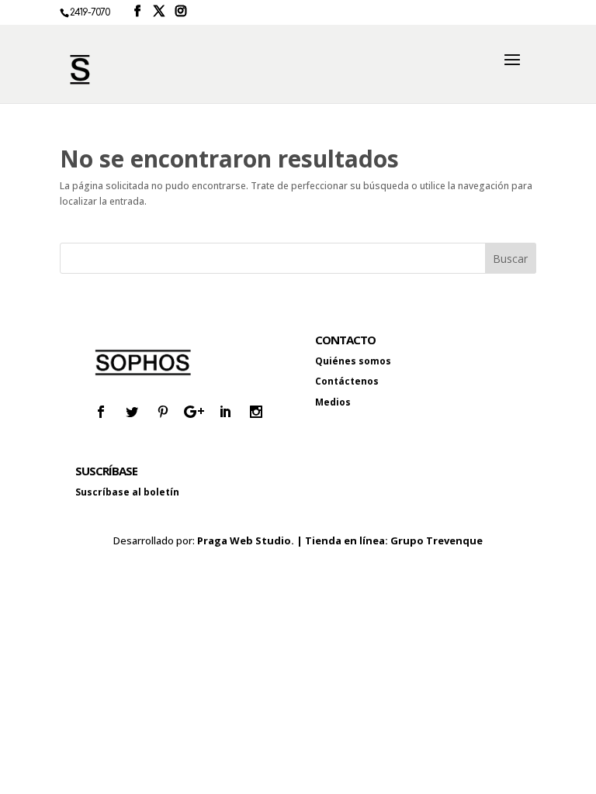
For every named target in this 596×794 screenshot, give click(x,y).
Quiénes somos (353, 361)
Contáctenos (347, 381)
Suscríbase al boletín (127, 492)
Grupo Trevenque (436, 540)
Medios (333, 402)
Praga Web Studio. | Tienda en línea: (293, 540)
